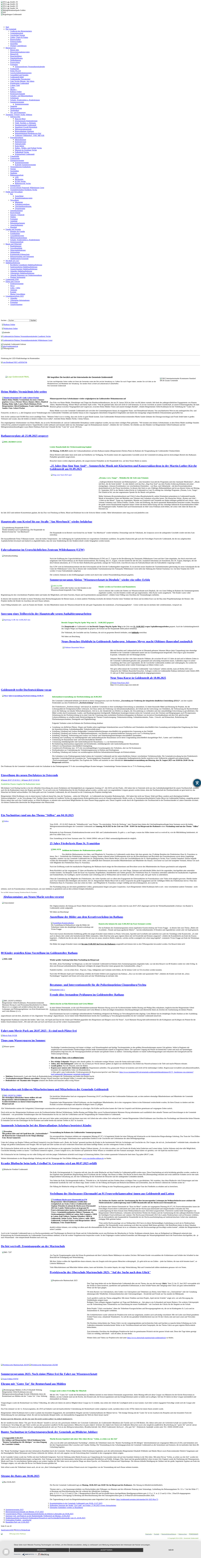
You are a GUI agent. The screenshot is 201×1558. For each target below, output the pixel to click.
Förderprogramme (16, 284)
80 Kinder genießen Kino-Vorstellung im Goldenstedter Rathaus (39, 952)
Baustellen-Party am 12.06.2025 (17, 1522)
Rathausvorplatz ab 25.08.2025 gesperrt (24, 435)
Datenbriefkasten (16, 58)
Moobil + (13, 90)
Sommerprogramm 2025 (14, 1510)
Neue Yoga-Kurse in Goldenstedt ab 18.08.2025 (138, 677)
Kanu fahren (19, 146)
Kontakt (13, 292)
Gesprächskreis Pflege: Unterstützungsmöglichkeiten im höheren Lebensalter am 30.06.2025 (39, 1514)
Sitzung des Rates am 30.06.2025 (20, 1475)
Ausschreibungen (16, 225)
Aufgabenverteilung (22, 204)
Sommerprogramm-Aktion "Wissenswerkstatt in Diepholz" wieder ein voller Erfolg (100, 579)
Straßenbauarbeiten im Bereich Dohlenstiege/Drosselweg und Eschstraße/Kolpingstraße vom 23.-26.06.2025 (45, 1518)
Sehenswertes (15, 117)
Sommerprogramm (17, 102)
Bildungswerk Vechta (23, 183)
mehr (171, 1550)
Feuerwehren (15, 62)
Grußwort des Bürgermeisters (21, 31)
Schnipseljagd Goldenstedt (24, 154)
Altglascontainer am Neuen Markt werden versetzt (33, 896)
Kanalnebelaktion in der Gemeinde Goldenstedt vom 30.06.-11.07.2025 (76, 1503)
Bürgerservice (11, 48)
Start (7, 27)
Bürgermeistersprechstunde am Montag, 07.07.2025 (25, 1512)
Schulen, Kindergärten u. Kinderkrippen (25, 100)
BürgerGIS (14, 54)
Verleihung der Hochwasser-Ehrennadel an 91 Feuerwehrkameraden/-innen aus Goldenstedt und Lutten (112, 1193)
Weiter (24, 1530)
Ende (28, 1530)
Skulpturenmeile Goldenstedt (25, 125)
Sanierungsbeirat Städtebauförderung (23, 267)
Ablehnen (41, 1550)
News (12, 286)
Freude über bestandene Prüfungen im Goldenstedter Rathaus (87, 994)
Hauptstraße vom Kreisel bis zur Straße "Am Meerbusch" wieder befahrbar (46, 521)
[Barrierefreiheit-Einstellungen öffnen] (197, 783)
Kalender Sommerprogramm (25, 165)
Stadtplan (13, 106)
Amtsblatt (13, 221)
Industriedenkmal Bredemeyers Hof (28, 133)
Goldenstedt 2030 (12, 279)
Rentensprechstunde (17, 94)
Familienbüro (15, 234)
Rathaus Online (16, 92)
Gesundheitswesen (17, 236)
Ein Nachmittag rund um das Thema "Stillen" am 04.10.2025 (37, 815)
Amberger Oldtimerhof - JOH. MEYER (29, 135)
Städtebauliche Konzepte (19, 259)
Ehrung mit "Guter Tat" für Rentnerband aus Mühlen (33, 1383)
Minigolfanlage (20, 140)
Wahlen (13, 217)
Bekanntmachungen (17, 223)
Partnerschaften (16, 42)
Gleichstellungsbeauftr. (23, 206)
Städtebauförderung (13, 263)
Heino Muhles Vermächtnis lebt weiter (24, 391)
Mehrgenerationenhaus (18, 238)
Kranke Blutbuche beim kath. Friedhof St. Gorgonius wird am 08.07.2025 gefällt (49, 1163)
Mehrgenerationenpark (23, 129)
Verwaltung (14, 200)
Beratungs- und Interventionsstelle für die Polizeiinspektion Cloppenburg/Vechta (98, 984)
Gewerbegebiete (16, 248)
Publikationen (15, 186)
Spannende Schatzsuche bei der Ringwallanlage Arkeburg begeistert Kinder (46, 1125)
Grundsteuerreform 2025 (15, 296)
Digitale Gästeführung (18, 46)
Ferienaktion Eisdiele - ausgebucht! (18, 1520)
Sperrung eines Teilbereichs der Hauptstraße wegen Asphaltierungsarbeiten (46, 613)
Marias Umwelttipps (17, 294)
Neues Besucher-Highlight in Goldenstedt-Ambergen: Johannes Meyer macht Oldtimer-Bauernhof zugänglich (127, 641)
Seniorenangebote (16, 242)
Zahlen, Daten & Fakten (19, 37)
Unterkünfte (14, 156)
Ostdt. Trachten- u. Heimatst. (25, 123)
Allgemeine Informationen (20, 300)
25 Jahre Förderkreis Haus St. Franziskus (75, 843)
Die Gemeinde (11, 29)
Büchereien (19, 179)
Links (12, 87)
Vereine (13, 169)
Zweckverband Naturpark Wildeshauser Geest (27, 188)
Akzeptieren (106, 1550)
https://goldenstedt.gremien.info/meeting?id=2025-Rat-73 (137, 1499)
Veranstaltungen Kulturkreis (20, 167)
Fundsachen (14, 69)
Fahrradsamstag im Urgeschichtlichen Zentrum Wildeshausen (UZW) (42, 549)
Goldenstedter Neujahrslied (20, 79)
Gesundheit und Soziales (19, 75)
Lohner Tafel (15, 85)
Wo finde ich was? (12, 261)
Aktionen (13, 290)
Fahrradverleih (20, 144)
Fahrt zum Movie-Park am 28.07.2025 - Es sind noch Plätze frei (39, 1030)
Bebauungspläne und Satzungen (22, 256)
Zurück (7, 1530)
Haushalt (13, 227)
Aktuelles (13, 298)
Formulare (14, 64)
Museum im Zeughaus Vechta (26, 150)
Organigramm (20, 208)
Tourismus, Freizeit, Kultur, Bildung (19, 115)
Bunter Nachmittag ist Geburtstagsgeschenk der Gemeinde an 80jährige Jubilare (49, 1431)
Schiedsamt (14, 98)
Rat (11, 194)
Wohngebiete (15, 252)
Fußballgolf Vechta (22, 152)
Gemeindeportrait (16, 33)
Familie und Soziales (13, 229)
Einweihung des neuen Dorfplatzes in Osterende (29, 775)
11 (19, 1530)
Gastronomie (15, 158)
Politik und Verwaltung (14, 192)
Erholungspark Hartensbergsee (26, 121)
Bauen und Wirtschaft (14, 244)
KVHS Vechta (20, 181)
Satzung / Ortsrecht (17, 215)
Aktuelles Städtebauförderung (21, 271)
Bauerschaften (15, 39)
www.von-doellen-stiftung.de (93, 1158)
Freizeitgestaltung (16, 138)
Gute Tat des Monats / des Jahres (22, 81)
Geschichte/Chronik (17, 35)
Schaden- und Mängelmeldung (21, 96)
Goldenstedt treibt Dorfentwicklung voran (26, 689)
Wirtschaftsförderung (18, 250)
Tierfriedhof (14, 110)
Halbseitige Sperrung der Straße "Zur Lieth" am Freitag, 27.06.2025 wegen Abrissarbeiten (83, 1505)
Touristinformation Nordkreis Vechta (23, 190)
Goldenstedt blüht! (17, 77)
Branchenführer (16, 56)
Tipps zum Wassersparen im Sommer (23, 1040)
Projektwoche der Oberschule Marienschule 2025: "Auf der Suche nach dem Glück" (100, 1272)
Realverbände (15, 213)
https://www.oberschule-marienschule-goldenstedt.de (146, 1338)
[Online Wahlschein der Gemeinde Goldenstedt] (10, 328)
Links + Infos (15, 288)
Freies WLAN (15, 71)
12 (21, 1530)
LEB (16, 177)
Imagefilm (14, 44)
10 (17, 1530)
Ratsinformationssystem (23, 198)
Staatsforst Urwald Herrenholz (26, 127)
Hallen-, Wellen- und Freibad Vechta (28, 148)
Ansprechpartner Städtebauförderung (23, 269)
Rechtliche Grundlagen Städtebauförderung (26, 265)
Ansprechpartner (16, 304)
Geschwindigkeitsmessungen (21, 73)
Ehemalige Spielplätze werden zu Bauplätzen (66, 1508)
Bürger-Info (14, 50)
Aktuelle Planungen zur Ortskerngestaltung (26, 275)
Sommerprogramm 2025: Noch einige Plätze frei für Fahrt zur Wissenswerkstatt (49, 1373)
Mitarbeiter (19, 202)
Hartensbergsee (20, 142)
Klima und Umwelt (13, 282)
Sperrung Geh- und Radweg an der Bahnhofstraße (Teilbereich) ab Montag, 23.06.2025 (38, 1516)
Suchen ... (4, 320)
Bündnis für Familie (17, 231)
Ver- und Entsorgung (18, 112)
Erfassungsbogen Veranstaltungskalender (30, 67)
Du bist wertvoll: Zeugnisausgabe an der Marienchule (33, 1246)
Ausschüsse (19, 196)
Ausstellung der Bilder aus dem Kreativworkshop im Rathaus (86, 916)
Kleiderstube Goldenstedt (19, 83)
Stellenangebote (16, 108)
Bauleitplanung (15, 246)
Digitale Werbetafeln (17, 277)
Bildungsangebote (16, 175)
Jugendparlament (16, 211)
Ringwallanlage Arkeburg (24, 131)
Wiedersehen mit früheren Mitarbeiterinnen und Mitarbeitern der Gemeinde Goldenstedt (55, 1089)
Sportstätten (14, 171)
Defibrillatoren (15, 60)
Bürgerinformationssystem (20, 52)
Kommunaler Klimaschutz (20, 254)
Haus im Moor (20, 119)
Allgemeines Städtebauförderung (22, 273)
